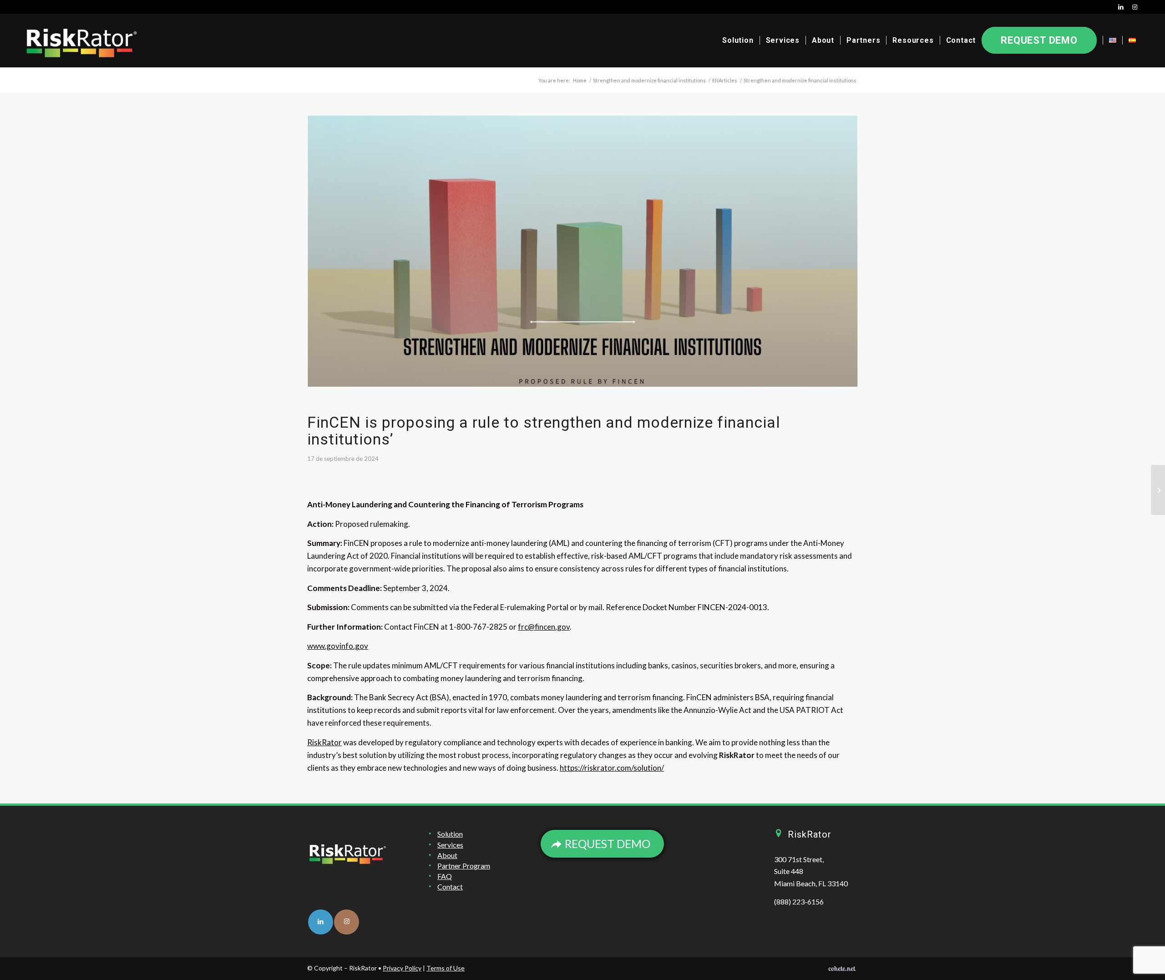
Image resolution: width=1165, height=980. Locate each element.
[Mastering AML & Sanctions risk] (1158, 490)
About (447, 855)
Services (450, 844)
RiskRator (324, 742)
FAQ (444, 876)
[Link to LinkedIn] (1121, 7)
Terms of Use (445, 968)
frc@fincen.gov (544, 626)
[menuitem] (737, 40)
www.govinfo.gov (337, 646)
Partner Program (463, 865)
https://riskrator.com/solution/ (612, 768)
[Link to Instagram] (1135, 7)
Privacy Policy (402, 968)
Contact (450, 886)
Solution (450, 833)
